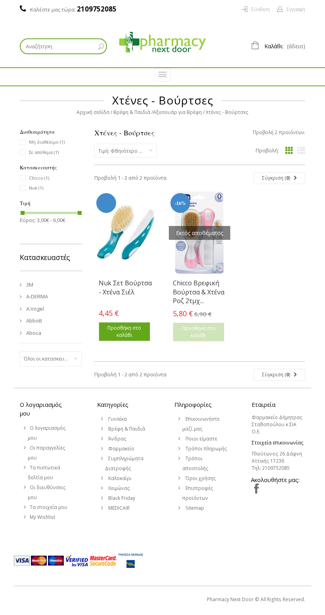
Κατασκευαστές (45, 257)
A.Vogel (34, 308)
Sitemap (194, 508)
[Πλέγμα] (289, 150)
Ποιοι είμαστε (200, 438)
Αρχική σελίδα (92, 112)
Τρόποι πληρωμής (205, 448)
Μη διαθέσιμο (47, 142)
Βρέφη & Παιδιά (131, 112)
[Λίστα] (301, 150)
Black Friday (121, 498)
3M (29, 284)
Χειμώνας (118, 488)
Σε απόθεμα (44, 152)
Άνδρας (116, 438)
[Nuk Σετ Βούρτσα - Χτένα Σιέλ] (125, 232)
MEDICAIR (118, 508)
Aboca (33, 332)
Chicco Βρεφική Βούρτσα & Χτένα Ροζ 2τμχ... (198, 292)
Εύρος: (28, 220)
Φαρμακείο (120, 448)
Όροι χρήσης (200, 478)
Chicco (39, 178)
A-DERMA (36, 296)
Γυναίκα (117, 419)
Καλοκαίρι (119, 478)
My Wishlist (42, 517)
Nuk (36, 188)
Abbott (33, 320)
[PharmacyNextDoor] (162, 42)
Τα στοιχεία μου (48, 507)
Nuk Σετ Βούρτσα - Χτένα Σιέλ (125, 287)
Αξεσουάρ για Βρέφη (177, 112)
